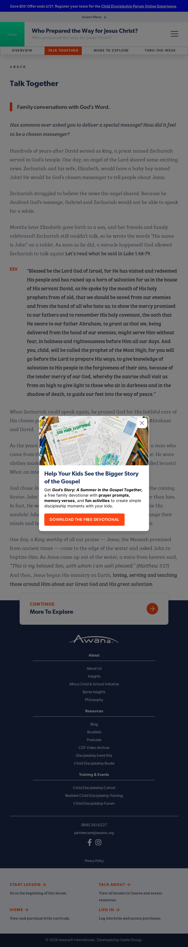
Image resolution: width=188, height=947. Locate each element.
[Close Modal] (142, 423)
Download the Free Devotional (84, 519)
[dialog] (94, 473)
